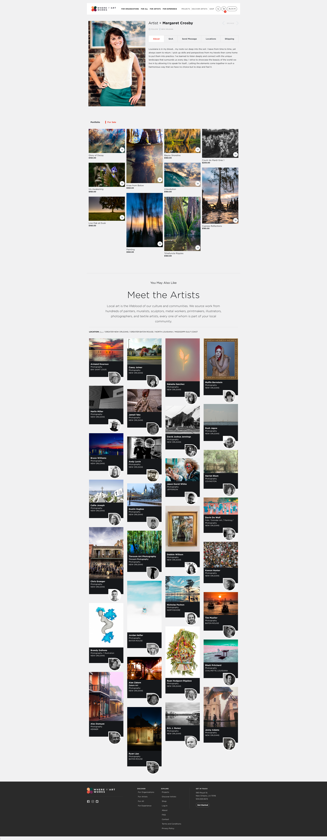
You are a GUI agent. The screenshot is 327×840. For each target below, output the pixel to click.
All (101, 332)
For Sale (111, 122)
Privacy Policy (168, 828)
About (156, 39)
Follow (154, 29)
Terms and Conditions (171, 824)
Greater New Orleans (116, 332)
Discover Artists (199, 9)
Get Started (202, 805)
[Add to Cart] (122, 149)
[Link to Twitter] (97, 801)
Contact (165, 819)
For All (144, 9)
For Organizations (130, 9)
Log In (233, 9)
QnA (170, 39)
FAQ (164, 815)
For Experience (170, 9)
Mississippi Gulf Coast (186, 332)
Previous (223, 23)
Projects (186, 9)
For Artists (155, 9)
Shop (211, 9)
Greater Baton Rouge (141, 332)
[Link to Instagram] (92, 801)
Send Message (189, 39)
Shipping (229, 39)
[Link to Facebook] (88, 801)
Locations (211, 39)
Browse (230, 23)
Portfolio (95, 122)
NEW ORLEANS (167, 29)
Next (237, 23)
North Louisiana (164, 332)
